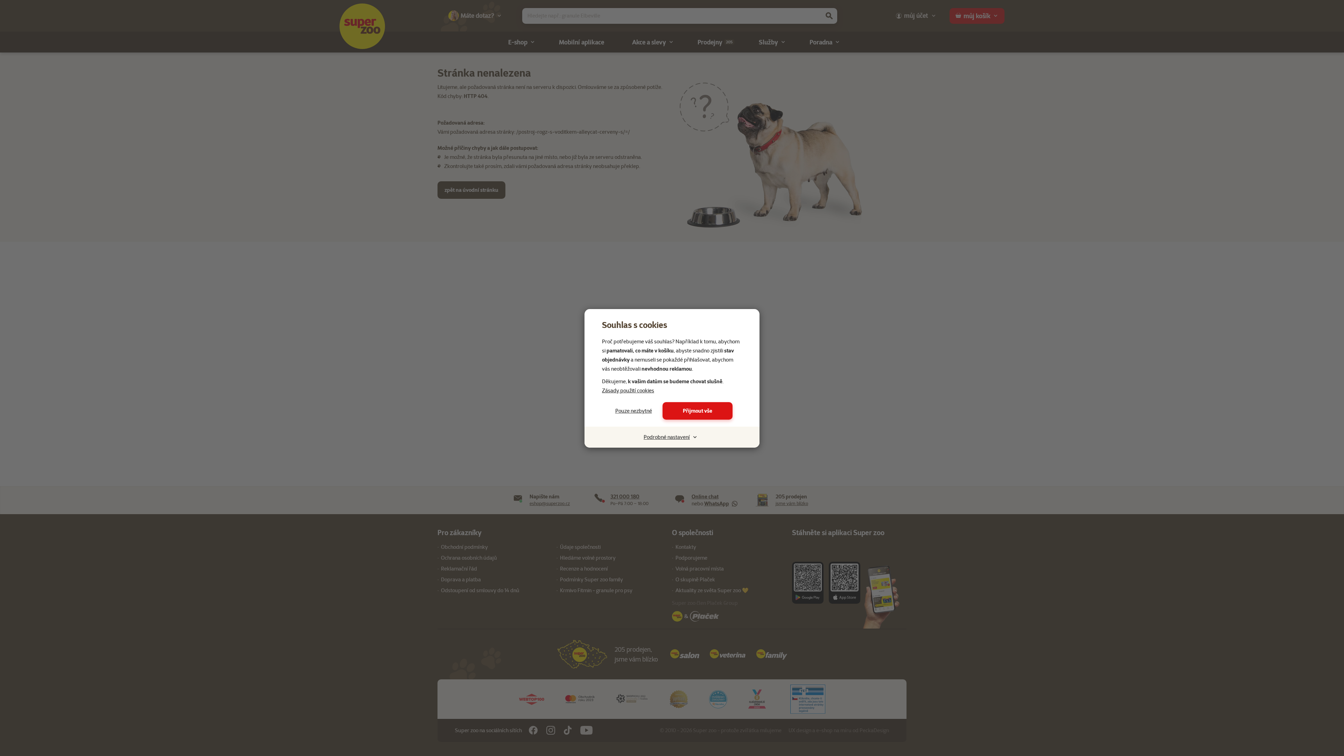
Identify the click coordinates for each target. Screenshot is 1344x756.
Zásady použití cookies (628, 390)
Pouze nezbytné (633, 410)
